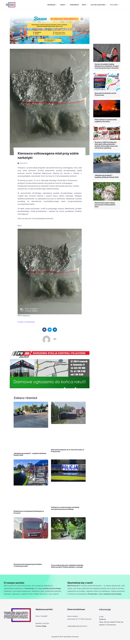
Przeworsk (51, 5)
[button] (56, 5)
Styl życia (114, 5)
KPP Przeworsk (30, 322)
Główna (20, 322)
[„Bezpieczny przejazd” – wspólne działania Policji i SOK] (106, 163)
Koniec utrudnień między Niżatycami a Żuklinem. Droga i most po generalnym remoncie (107, 66)
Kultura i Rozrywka (98, 5)
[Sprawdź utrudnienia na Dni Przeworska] (106, 82)
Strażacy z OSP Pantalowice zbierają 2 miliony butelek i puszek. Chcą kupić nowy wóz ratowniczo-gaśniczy (106, 145)
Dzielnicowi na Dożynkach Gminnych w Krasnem (29, 512)
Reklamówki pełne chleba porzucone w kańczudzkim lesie (105, 205)
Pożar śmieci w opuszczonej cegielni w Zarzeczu (105, 121)
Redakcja (102, 619)
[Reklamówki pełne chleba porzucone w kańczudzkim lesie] (106, 191)
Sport (84, 5)
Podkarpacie (74, 5)
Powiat (62, 5)
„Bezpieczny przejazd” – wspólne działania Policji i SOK (30, 454)
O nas (101, 616)
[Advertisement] (106, 27)
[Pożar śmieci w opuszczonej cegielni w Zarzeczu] (106, 108)
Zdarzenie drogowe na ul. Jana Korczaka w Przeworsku (67, 450)
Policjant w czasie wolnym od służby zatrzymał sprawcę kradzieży (65, 508)
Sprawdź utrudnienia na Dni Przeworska (105, 94)
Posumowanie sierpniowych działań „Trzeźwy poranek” (28, 565)
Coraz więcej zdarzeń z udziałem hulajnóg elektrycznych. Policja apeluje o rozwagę (67, 566)
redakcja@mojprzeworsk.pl (77, 626)
